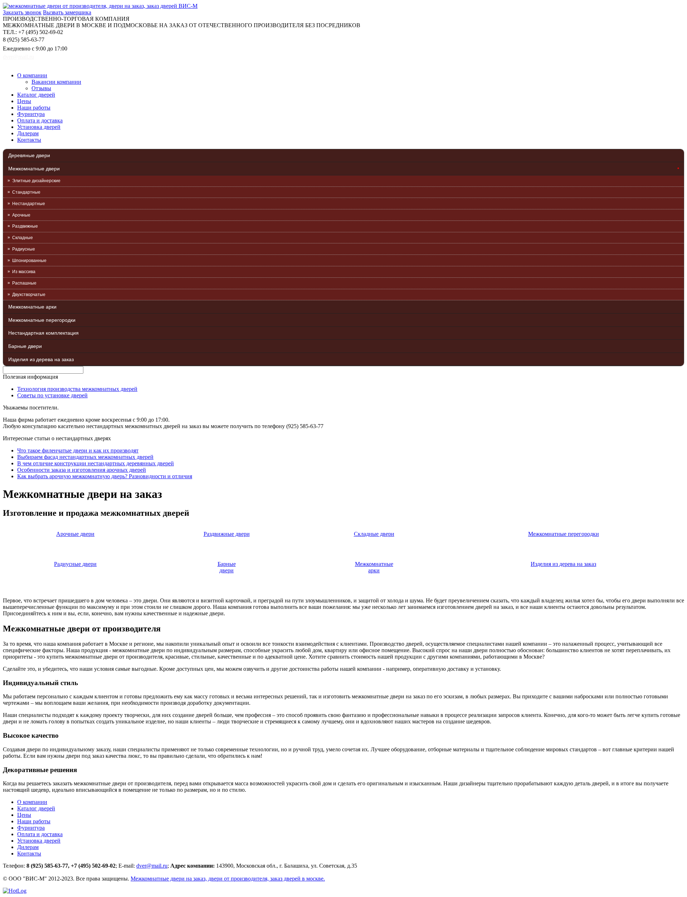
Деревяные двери (29, 155)
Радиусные (23, 249)
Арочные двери (75, 534)
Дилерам (28, 133)
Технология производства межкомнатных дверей (77, 389)
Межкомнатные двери (34, 168)
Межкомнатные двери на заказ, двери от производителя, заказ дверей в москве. (228, 879)
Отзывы (41, 88)
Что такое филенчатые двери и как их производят (77, 450)
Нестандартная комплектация (43, 333)
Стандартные (26, 192)
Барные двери (25, 346)
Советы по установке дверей (52, 395)
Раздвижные (25, 226)
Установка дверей (38, 127)
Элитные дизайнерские (36, 180)
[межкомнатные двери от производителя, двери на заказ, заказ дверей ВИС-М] (100, 6)
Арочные (21, 215)
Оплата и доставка (40, 120)
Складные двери (374, 534)
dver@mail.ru (18, 57)
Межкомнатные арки (32, 307)
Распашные (24, 283)
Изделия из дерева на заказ (41, 359)
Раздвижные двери (227, 534)
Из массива (23, 271)
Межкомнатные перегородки (41, 320)
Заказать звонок (22, 12)
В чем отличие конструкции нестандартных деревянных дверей (95, 463)
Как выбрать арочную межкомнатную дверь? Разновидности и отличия (104, 476)
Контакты (29, 140)
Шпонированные (29, 260)
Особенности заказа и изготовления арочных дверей (81, 470)
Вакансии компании (56, 82)
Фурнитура (31, 114)
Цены (24, 101)
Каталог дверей (36, 95)
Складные (22, 237)
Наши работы (33, 108)
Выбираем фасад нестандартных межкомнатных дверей (85, 457)
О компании (32, 75)
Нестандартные (28, 203)
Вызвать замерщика (67, 12)
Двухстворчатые (28, 294)
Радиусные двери (75, 564)
